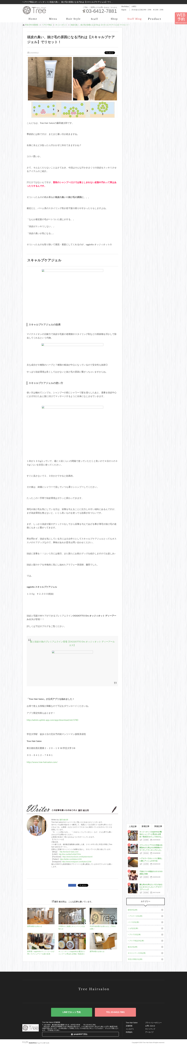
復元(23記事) (132, 947)
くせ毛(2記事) (133, 928)
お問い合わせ (150, 1026)
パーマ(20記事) (133, 922)
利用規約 (129, 1032)
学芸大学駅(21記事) (135, 959)
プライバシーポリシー (153, 1023)
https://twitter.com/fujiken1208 (71, 859)
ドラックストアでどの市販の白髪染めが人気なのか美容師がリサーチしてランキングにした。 (150, 847)
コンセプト (130, 1029)
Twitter (85, 996)
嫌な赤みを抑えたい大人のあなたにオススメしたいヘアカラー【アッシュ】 (150, 887)
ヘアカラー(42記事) (135, 916)
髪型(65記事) (132, 910)
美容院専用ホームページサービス (39, 1043)
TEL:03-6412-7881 (115, 1012)
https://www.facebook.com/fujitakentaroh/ (77, 857)
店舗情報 (129, 1026)
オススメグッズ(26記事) (137, 953)
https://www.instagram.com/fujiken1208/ (76, 862)
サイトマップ (150, 1029)
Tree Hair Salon (132, 1023)
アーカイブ (149, 1032)
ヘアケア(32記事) (134, 935)
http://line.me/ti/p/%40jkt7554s (70, 854)
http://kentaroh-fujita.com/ (69, 852)
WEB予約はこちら (71, 1012)
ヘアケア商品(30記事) (136, 941)
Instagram (102, 996)
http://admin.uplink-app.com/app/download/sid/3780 (52, 720)
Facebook (93, 996)
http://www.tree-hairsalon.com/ (42, 762)
